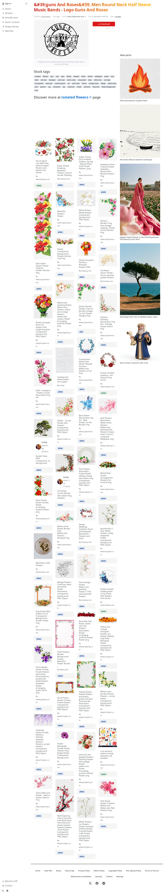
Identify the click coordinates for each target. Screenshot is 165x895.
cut (69, 83)
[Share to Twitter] (77, 56)
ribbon (90, 76)
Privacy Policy (84, 870)
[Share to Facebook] (81, 56)
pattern (43, 87)
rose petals (82, 80)
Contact (118, 16)
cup (49, 87)
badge (103, 83)
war (64, 87)
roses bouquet (60, 83)
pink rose (61, 80)
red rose (44, 80)
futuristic (96, 87)
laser (90, 80)
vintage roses (93, 83)
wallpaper (98, 76)
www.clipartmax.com (75, 16)
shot (36, 87)
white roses (112, 83)
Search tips (69, 870)
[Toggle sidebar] (26, 3)
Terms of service (152, 870)
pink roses (75, 83)
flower (69, 76)
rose (57, 76)
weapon (76, 76)
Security (98, 876)
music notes (71, 80)
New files (48, 870)
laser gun (49, 83)
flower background (108, 87)
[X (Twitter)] (3, 891)
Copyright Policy (115, 870)
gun (51, 76)
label (36, 80)
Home (37, 870)
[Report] (113, 28)
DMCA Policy (99, 870)
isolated (38, 76)
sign (62, 76)
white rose (98, 80)
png (36, 90)
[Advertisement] (75, 119)
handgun (52, 80)
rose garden (39, 83)
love (112, 76)
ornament (56, 87)
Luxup (44, 442)
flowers (45, 76)
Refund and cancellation (81, 876)
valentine (71, 87)
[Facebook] (97, 883)
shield (79, 87)
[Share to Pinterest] (85, 56)
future (84, 83)
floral (83, 76)
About (58, 870)
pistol (106, 76)
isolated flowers (74, 97)
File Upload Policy (133, 870)
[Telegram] (7, 891)
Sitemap (119, 876)
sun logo (107, 80)
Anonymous (46, 16)
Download (105, 24)
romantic (87, 87)
